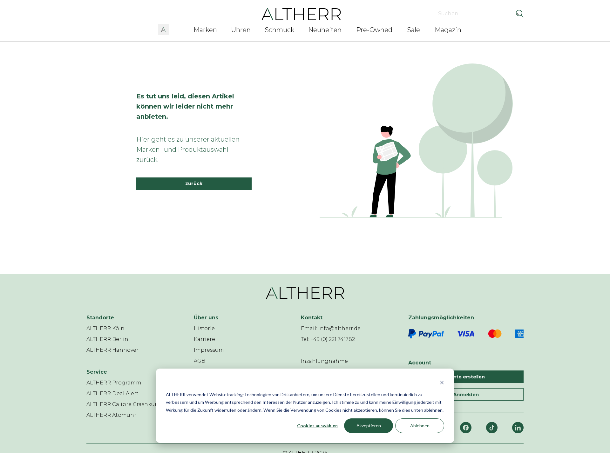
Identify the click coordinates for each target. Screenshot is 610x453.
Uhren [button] (241, 30)
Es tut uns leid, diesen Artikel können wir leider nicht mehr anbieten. (185, 106)
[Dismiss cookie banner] (442, 382)
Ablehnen (420, 425)
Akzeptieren (368, 425)
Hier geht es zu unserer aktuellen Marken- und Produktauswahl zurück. (188, 149)
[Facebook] (465, 427)
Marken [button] (205, 30)
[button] (163, 28)
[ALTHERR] (301, 14)
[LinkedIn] (518, 427)
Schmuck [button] (279, 30)
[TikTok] (492, 427)
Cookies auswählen (317, 425)
